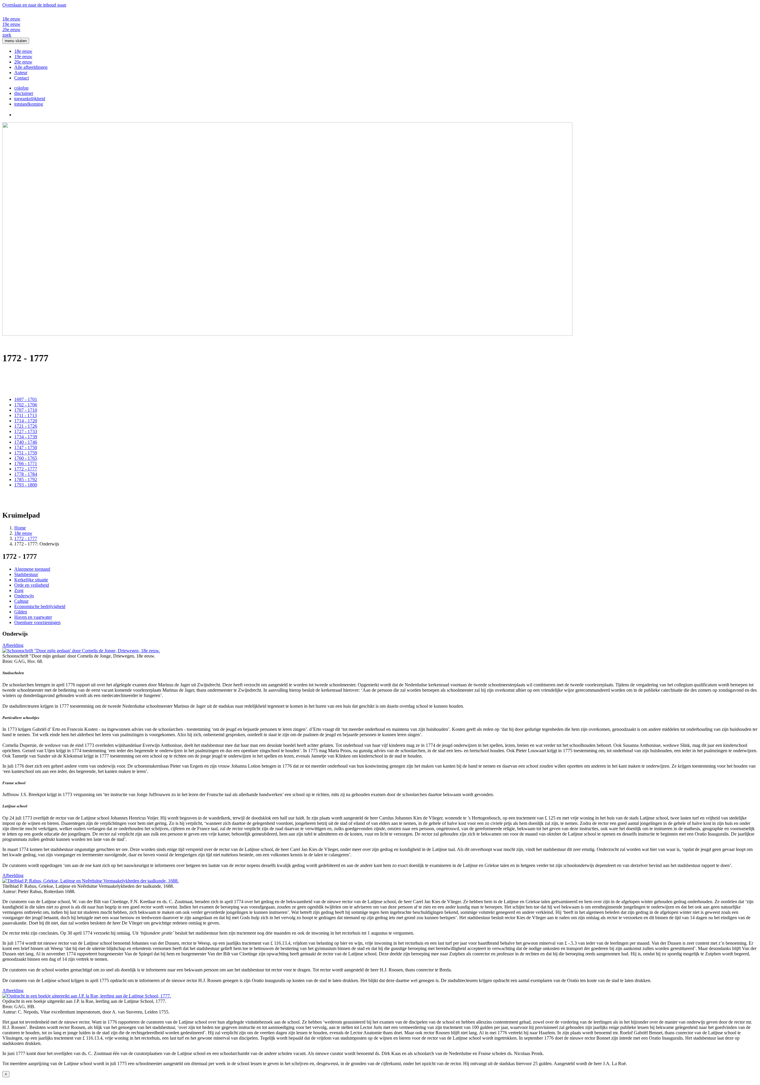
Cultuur (21, 601)
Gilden (20, 611)
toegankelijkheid (29, 98)
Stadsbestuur (26, 574)
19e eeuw (11, 24)
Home (20, 527)
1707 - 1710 (25, 410)
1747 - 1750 (25, 447)
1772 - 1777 (25, 468)
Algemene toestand (32, 569)
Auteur (20, 72)
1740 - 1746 (25, 442)
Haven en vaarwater (33, 617)
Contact (21, 77)
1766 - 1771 (25, 463)
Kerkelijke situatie (31, 579)
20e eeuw (11, 29)
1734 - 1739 (25, 436)
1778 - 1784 (25, 474)
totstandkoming (28, 103)
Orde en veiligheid (31, 585)
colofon (21, 87)
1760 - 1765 (25, 458)
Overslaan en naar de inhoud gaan (34, 4)
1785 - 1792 (25, 479)
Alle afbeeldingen (31, 67)
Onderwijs (24, 595)
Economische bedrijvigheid (39, 606)
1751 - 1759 (25, 452)
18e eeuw (11, 18)
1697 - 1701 (25, 399)
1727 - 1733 (25, 431)
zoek (6, 34)
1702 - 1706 (25, 404)
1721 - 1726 (25, 426)
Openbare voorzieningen (37, 622)
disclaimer (23, 93)
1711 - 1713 (25, 415)
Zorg (18, 590)
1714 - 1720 (25, 420)
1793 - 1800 (25, 484)
